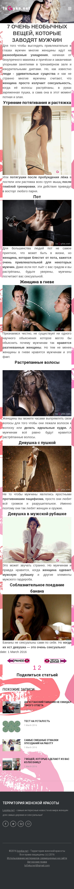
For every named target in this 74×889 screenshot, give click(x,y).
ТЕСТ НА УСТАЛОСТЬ (37, 721)
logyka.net (22, 851)
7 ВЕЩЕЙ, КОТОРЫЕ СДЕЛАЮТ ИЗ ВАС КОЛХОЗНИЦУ (46, 761)
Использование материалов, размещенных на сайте (37, 858)
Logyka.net (9, 810)
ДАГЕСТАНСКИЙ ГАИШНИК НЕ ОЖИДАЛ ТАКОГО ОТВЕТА (47, 704)
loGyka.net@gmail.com (37, 865)
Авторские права (37, 861)
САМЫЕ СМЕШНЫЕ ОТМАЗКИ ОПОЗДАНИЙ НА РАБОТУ (41, 742)
